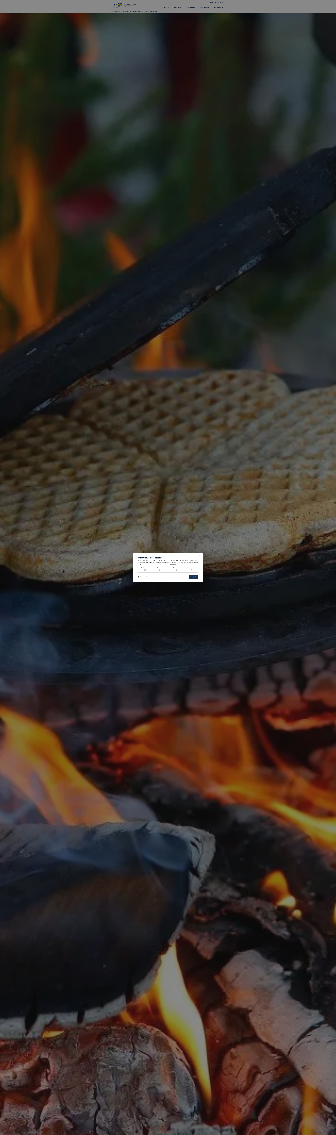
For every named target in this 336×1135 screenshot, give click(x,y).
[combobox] (200, 555)
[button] (143, 577)
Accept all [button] (193, 576)
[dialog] (168, 567)
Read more (173, 564)
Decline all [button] (183, 577)
